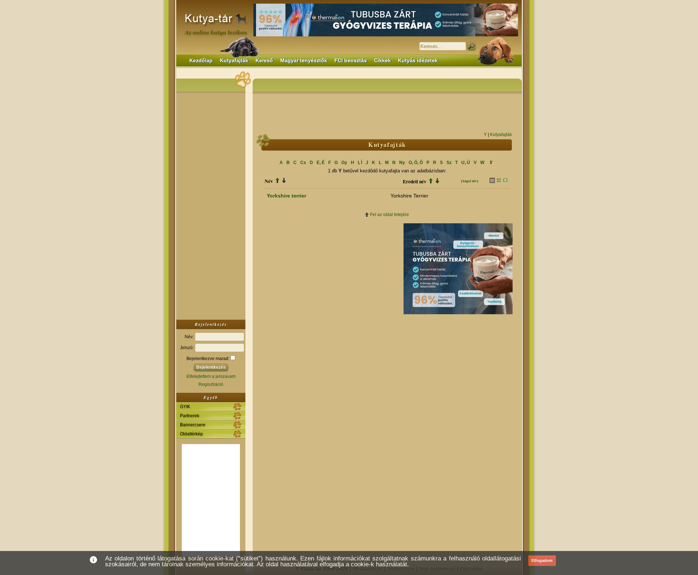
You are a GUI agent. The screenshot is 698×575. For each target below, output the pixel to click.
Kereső (264, 60)
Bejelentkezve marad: (208, 358)
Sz (449, 162)
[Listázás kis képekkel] (498, 181)
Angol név (469, 181)
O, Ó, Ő (416, 162)
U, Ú (465, 162)
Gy (344, 162)
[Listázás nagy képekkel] (505, 181)
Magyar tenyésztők (303, 60)
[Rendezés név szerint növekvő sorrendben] (277, 181)
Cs (303, 162)
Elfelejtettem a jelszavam (211, 376)
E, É (321, 162)
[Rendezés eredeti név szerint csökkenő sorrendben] (437, 181)
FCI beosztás (350, 60)
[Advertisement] (211, 205)
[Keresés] (471, 46)
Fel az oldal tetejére (389, 214)
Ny (402, 162)
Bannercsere (192, 424)
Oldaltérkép (191, 433)
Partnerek (189, 415)
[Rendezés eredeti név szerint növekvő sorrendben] (430, 181)
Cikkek (382, 60)
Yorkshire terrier (286, 196)
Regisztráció (210, 384)
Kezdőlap (201, 60)
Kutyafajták (234, 60)
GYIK (185, 406)
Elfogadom (542, 560)
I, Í (360, 162)
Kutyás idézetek (418, 60)
